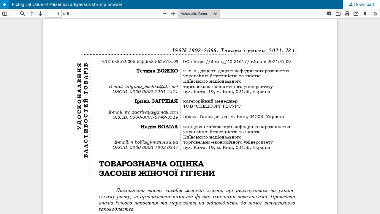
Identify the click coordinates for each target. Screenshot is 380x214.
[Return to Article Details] (4, 4)
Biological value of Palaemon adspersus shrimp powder (67, 4)
